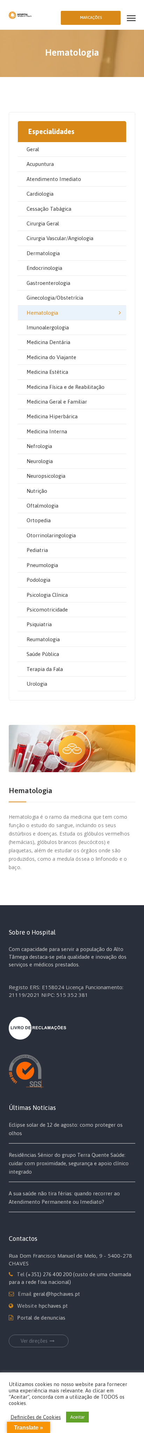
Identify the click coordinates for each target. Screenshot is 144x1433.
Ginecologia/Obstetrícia (55, 298)
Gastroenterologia (48, 283)
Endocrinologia (44, 268)
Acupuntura (40, 164)
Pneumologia (42, 565)
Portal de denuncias (41, 1318)
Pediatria (37, 550)
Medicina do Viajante (51, 357)
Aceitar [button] (77, 1417)
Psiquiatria (39, 624)
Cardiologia (40, 194)
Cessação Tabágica (49, 209)
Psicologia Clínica (47, 595)
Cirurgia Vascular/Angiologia (60, 238)
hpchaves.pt (53, 1306)
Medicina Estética (47, 372)
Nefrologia (39, 446)
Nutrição (37, 491)
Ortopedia (39, 520)
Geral (33, 149)
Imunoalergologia (48, 327)
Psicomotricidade (47, 610)
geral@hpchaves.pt (56, 1294)
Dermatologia (43, 253)
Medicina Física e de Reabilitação (66, 387)
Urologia (37, 684)
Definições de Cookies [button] (35, 1417)
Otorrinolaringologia (51, 535)
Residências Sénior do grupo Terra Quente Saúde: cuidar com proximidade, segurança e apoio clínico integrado (69, 1163)
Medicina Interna (47, 431)
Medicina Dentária (48, 342)
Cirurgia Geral (43, 223)
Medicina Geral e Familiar (57, 402)
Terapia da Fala (45, 669)
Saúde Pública (43, 654)
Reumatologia (43, 639)
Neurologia (40, 461)
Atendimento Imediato (54, 179)
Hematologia (42, 313)
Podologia (38, 580)
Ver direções (34, 1341)
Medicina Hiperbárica (52, 416)
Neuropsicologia (46, 476)
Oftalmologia (42, 506)
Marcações (91, 17)
